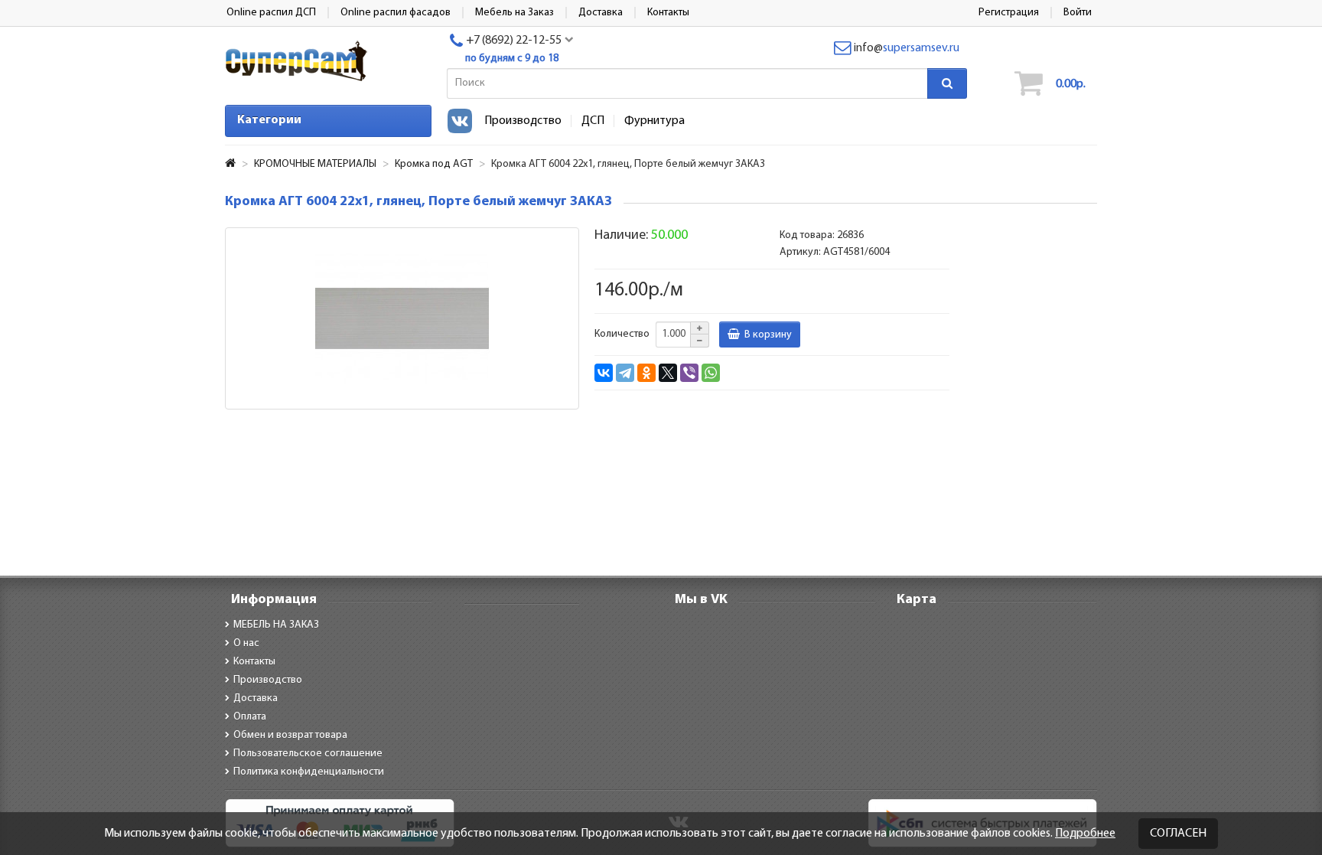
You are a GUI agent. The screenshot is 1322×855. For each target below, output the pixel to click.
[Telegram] (625, 373)
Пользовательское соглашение (308, 753)
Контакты (254, 661)
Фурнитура (654, 121)
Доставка (255, 698)
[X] (668, 373)
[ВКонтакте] (603, 373)
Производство (523, 121)
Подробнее (1085, 833)
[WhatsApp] (711, 373)
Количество (622, 334)
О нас (246, 643)
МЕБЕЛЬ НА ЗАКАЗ (276, 625)
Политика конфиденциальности (308, 772)
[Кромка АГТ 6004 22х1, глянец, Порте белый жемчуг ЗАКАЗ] (402, 318)
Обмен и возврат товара (290, 735)
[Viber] (689, 373)
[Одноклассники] (646, 373)
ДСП (592, 121)
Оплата (249, 717)
